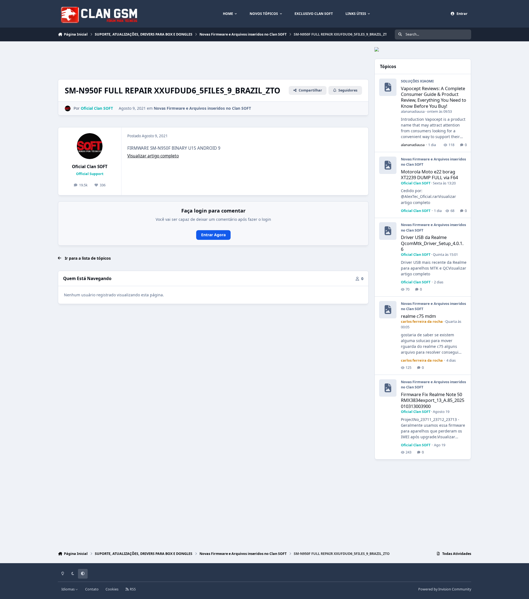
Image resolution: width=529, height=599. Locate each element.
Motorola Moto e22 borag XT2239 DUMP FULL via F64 (429, 174)
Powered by (444, 589)
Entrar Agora (213, 234)
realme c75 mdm (418, 316)
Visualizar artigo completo (153, 156)
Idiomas (68, 589)
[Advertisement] (158, 59)
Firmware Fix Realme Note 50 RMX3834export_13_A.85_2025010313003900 (432, 400)
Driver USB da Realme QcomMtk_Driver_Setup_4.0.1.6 (432, 243)
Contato (92, 589)
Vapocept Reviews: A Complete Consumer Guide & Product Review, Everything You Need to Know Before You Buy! (433, 97)
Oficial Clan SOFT (89, 167)
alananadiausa (413, 111)
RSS (132, 589)
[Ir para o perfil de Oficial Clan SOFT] (68, 108)
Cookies (112, 589)
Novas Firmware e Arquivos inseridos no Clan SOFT (202, 108)
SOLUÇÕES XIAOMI (417, 81)
